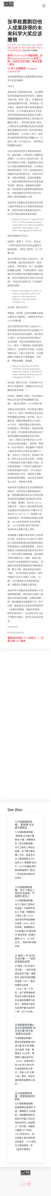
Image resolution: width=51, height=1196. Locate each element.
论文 (19, 48)
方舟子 (13, 45)
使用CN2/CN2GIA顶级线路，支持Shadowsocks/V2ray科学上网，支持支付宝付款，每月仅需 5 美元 (25, 60)
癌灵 (24, 48)
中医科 (29, 48)
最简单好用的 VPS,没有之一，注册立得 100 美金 (25, 639)
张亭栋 (39, 45)
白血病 (14, 48)
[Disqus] (25, 696)
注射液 (12, 50)
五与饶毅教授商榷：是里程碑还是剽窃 (25, 1096)
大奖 (38, 48)
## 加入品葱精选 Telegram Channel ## (22, 70)
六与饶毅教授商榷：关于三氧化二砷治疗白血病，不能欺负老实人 (25, 892)
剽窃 (34, 48)
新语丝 (18, 50)
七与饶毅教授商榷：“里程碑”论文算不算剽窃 (24, 824)
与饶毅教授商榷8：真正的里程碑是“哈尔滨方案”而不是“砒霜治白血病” (25, 1029)
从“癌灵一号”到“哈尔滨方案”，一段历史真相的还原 (25, 958)
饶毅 (9, 48)
